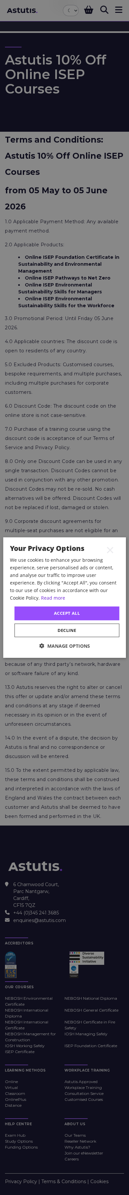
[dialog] (64, 597)
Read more (53, 598)
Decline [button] (67, 630)
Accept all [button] (67, 613)
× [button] (110, 549)
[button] (64, 646)
